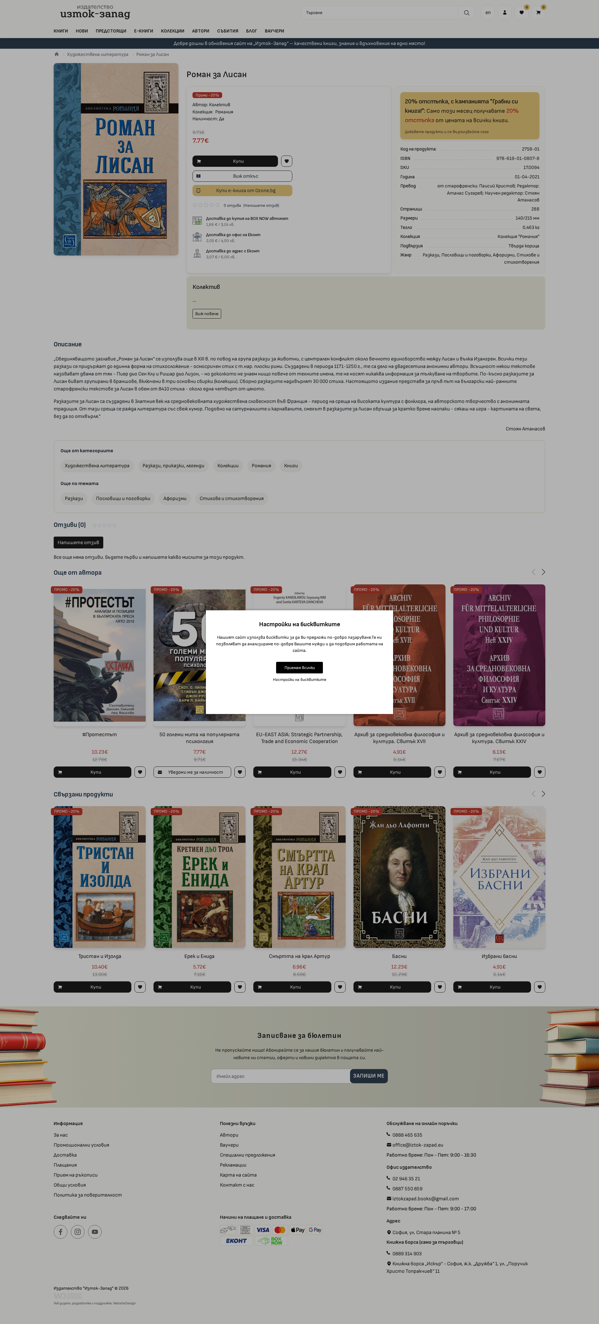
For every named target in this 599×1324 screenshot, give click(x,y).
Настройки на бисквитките (299, 679)
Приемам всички (300, 667)
